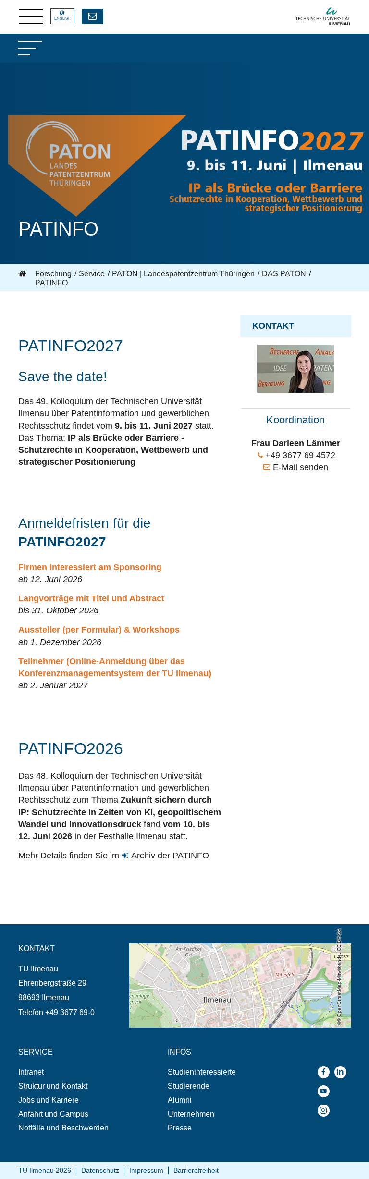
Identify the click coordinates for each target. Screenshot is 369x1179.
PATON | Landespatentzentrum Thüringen (183, 274)
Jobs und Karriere (48, 1100)
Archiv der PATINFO (170, 855)
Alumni (180, 1100)
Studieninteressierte (202, 1072)
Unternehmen (191, 1114)
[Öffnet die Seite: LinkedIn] (342, 1072)
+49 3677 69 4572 (300, 455)
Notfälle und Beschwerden (63, 1128)
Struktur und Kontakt (52, 1086)
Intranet (31, 1072)
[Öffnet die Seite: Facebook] (326, 1072)
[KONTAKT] (92, 16)
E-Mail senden (300, 467)
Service (92, 274)
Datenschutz (100, 1170)
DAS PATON (284, 274)
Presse (180, 1128)
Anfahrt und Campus (53, 1114)
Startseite (23, 274)
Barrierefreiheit (196, 1170)
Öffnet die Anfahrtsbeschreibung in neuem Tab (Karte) (220, 948)
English (62, 18)
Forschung (53, 274)
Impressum (146, 1170)
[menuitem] (73, 1072)
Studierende (188, 1086)
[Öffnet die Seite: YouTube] (326, 1091)
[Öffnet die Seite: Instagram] (326, 1111)
